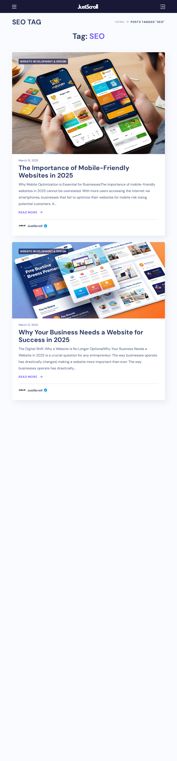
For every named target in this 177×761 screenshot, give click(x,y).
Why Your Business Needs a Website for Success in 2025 (81, 336)
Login (163, 7)
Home (120, 22)
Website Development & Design (43, 61)
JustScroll (35, 226)
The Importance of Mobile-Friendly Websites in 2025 (74, 172)
